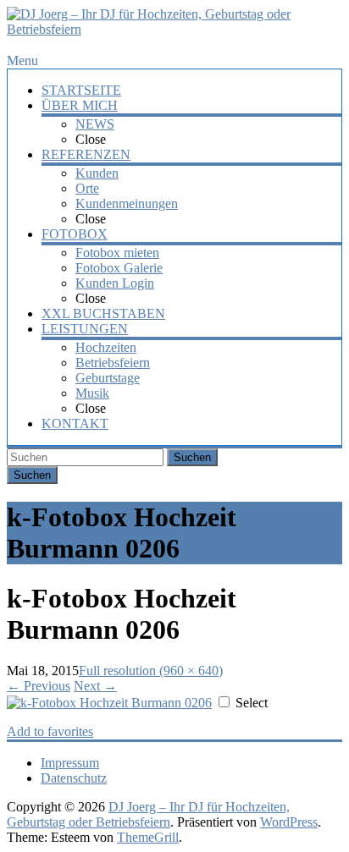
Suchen (192, 457)
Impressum (70, 763)
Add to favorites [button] (50, 731)
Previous (38, 686)
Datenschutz (74, 778)
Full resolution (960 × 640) (151, 670)
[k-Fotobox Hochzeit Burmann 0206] (109, 702)
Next (95, 686)
